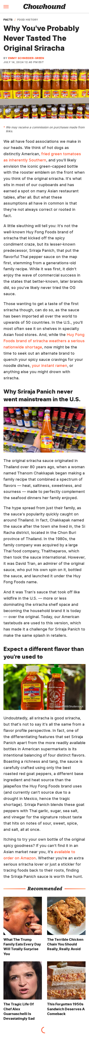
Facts (8, 19)
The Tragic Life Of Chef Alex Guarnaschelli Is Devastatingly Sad (19, 1011)
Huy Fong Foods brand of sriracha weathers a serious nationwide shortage (44, 340)
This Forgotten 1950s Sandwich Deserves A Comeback (66, 1009)
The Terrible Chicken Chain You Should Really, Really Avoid (65, 944)
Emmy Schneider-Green (26, 58)
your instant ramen (49, 365)
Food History (27, 19)
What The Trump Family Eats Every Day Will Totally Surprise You (22, 946)
